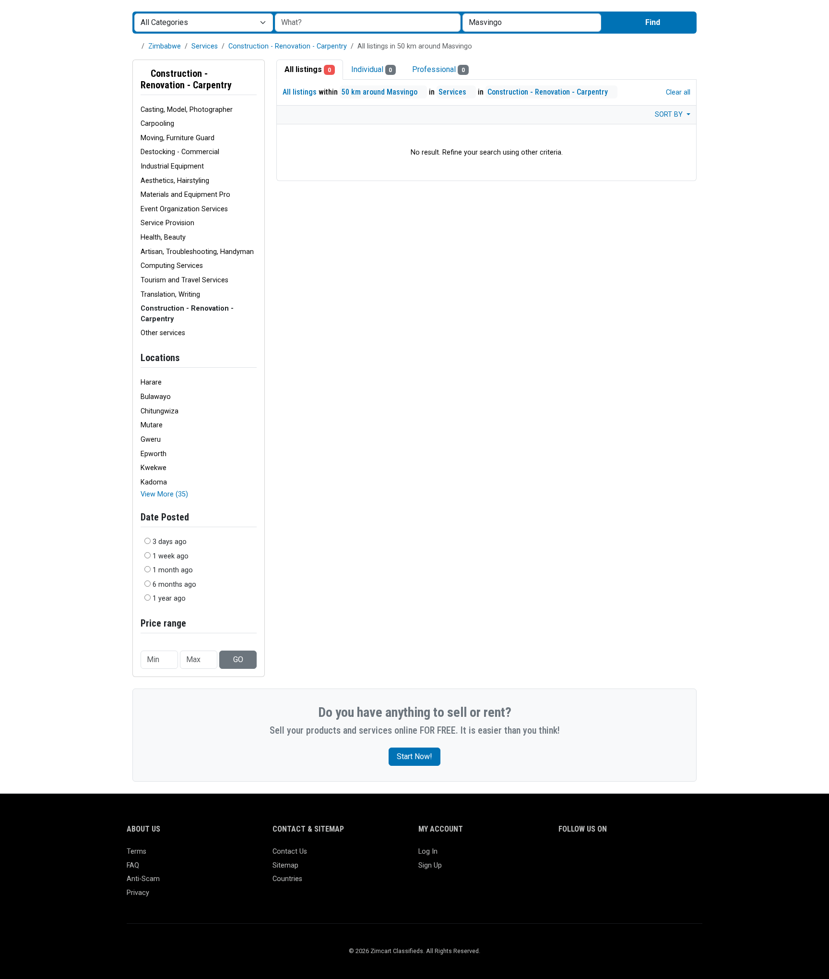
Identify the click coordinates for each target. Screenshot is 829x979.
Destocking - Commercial (180, 152)
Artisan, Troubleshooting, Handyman (197, 252)
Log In (428, 851)
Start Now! (414, 756)
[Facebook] (564, 856)
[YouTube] (648, 856)
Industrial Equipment (172, 166)
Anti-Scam (143, 879)
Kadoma (154, 482)
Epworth (153, 454)
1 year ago (169, 598)
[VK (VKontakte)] (676, 856)
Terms (136, 851)
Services (204, 46)
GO (238, 659)
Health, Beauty (163, 237)
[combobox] (531, 22)
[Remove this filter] (253, 79)
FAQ (133, 865)
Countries (287, 879)
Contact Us (289, 851)
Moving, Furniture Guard (177, 138)
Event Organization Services (184, 209)
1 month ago (173, 570)
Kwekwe (153, 468)
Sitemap (285, 865)
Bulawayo (156, 397)
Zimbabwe (164, 46)
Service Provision (167, 223)
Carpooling (157, 124)
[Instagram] (592, 856)
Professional (438, 69)
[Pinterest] (620, 856)
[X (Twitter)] (578, 856)
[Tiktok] (634, 856)
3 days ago (170, 542)
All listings (307, 69)
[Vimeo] (662, 856)
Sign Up (430, 865)
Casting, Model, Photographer (187, 110)
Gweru (151, 439)
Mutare (152, 425)
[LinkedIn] (606, 856)
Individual (371, 69)
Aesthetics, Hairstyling (175, 181)
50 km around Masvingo (380, 92)
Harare (151, 382)
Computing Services (172, 266)
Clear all (677, 92)
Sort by (670, 114)
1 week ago (171, 556)
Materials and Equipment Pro (185, 195)
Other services (163, 333)
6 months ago (174, 584)
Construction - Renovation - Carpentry (287, 46)
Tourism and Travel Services (184, 280)
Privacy (138, 893)
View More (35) (164, 494)
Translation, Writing (170, 294)
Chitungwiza (159, 411)
